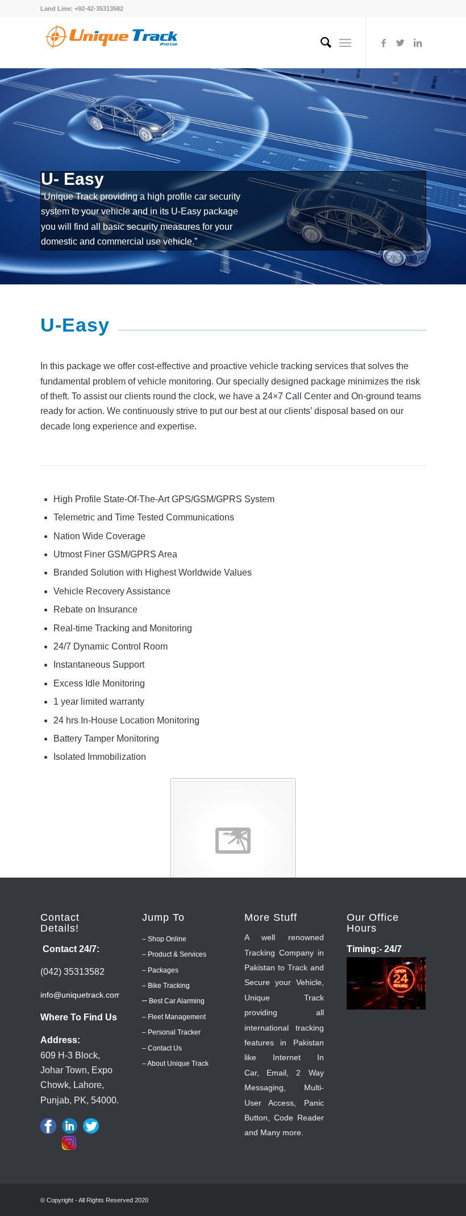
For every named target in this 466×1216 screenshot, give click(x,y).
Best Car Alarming (176, 1001)
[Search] (320, 42)
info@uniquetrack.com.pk (86, 994)
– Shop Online (164, 939)
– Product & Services (174, 954)
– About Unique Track (175, 1064)
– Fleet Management (174, 1017)
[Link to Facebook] (383, 42)
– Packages (160, 970)
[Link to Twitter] (400, 42)
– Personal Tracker (171, 1032)
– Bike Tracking (166, 986)
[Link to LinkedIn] (417, 42)
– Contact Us (162, 1048)
